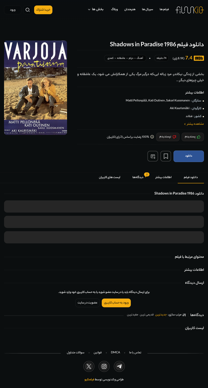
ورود (12, 10)
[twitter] (88, 366)
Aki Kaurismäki (180, 108)
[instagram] (104, 366)
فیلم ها (164, 9)
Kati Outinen (156, 101)
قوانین (98, 353)
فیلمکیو (89, 379)
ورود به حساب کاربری (116, 303)
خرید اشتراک (43, 10)
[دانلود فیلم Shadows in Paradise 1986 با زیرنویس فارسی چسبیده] (35, 88)
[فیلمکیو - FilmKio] (190, 9)
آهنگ (140, 58)
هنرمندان (129, 9)
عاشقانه (121, 58)
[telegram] (119, 366)
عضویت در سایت (88, 303)
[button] (152, 156)
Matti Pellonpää (136, 101)
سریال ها (147, 9)
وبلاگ (114, 9)
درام (131, 58)
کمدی (110, 58)
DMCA (115, 353)
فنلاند (189, 116)
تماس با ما (135, 353)
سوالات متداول (75, 353)
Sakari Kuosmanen (178, 101)
